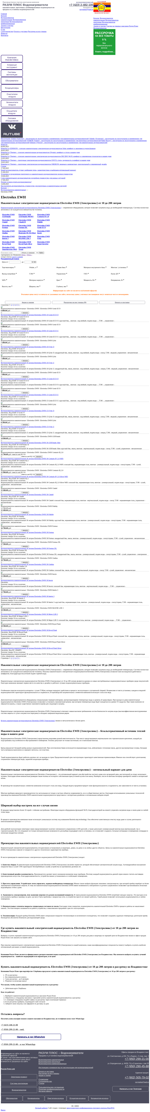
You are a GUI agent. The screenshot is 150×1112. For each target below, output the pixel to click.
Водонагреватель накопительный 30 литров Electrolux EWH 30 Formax (27, 532)
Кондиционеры (34, 1098)
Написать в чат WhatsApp (31, 1037)
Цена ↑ (24, 255)
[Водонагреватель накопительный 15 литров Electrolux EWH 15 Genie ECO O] (2, 371)
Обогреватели (11, 1098)
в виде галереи (17, 257)
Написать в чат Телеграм (131, 1089)
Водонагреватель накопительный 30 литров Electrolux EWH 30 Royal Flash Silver (31, 648)
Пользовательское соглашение (51, 1087)
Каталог (4, 16)
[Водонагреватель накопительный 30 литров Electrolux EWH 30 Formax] (2, 525)
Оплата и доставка (21, 31)
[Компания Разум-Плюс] (12, 62)
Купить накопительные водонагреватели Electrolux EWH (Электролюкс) (28, 721)
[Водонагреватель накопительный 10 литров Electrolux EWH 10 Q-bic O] (2, 339)
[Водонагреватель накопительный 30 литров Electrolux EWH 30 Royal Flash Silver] (2, 640)
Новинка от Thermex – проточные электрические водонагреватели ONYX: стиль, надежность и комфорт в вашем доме (45, 160)
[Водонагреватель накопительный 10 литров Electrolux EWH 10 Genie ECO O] (2, 307)
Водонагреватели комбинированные (12, 23)
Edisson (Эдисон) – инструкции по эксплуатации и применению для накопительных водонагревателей (68, 142)
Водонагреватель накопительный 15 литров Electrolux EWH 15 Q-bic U (27, 427)
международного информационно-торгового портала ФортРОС (91, 1108)
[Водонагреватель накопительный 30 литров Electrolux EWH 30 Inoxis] (2, 573)
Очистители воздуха (55, 1098)
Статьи (3, 166)
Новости (4, 33)
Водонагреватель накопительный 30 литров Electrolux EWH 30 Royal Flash (29, 630)
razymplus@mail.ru (86, 9)
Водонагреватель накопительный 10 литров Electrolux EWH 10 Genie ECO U (30, 331)
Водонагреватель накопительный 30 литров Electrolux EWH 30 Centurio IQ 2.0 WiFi (32, 459)
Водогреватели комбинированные (53, 1064)
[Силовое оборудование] (12, 122)
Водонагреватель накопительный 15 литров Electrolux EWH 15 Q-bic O (27, 411)
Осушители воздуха (78, 1098)
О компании (43, 1079)
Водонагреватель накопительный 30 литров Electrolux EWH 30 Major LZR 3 (29, 614)
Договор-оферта (45, 1091)
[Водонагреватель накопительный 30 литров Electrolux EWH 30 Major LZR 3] (2, 606)
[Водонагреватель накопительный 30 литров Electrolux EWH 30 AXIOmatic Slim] (2, 435)
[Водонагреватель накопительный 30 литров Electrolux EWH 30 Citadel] (2, 487)
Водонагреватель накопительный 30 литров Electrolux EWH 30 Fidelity (27, 514)
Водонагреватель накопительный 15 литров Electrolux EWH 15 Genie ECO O (30, 379)
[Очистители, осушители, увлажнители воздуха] (12, 115)
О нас (3, 29)
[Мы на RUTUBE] (12, 137)
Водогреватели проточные (49, 1062)
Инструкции (5, 27)
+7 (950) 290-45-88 (137, 1066)
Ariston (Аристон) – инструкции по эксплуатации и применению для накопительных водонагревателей (50, 139)
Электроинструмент (19, 1077)
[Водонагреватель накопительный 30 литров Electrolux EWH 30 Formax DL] (2, 541)
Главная (4, 14)
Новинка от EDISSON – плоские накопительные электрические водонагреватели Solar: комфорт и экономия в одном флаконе (48, 148)
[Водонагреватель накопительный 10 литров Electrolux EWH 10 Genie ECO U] (2, 323)
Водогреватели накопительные (51, 1060)
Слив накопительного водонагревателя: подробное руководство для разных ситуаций (33, 178)
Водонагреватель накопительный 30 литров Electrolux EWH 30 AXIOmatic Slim (30, 443)
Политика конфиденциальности (51, 1089)
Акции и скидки (7, 25)
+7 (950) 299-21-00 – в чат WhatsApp (18, 1044)
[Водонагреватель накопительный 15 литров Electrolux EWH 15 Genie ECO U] (2, 387)
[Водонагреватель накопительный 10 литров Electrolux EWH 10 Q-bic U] (2, 355)
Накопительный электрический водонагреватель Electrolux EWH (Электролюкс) (31, 208)
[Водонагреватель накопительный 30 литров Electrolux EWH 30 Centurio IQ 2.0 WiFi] (2, 451)
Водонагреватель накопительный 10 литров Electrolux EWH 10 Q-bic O (27, 347)
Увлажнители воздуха (99, 1098)
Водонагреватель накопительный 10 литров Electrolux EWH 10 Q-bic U (27, 363)
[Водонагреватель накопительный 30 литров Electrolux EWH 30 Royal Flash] (2, 622)
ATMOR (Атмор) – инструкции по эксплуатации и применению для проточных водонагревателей (64, 141)
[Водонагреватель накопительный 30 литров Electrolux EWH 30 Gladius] (2, 557)
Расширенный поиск (10, 259)
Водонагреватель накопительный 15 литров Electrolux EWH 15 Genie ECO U (30, 395)
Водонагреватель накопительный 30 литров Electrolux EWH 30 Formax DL (29, 548)
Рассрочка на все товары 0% (75, 302)
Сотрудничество (7, 31)
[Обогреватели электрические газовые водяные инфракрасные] (12, 84)
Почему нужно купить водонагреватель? (16, 182)
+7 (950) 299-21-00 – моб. (12, 1029)
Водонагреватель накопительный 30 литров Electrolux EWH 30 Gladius (27, 564)
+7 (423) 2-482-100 (81, 4)
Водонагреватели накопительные (7, 19)
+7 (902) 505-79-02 (137, 1077)
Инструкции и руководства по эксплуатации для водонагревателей (66, 1068)
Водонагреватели (19, 1090)
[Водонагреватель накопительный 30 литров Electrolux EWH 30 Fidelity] (2, 505)
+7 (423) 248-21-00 (9, 1025)
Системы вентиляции (19, 1083)
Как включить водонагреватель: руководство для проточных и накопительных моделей (34, 186)
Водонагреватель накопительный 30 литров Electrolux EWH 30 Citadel (27, 494)
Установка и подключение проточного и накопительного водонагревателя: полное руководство (37, 174)
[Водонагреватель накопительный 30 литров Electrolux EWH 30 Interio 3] (2, 588)
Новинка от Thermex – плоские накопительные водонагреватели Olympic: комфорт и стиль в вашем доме (40, 152)
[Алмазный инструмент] (12, 69)
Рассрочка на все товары (37, 31)
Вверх (3, 1110)
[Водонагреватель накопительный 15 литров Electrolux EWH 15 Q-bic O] (2, 403)
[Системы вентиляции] (12, 76)
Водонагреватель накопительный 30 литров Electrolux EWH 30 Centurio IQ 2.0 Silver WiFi (34, 477)
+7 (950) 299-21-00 (137, 1058)
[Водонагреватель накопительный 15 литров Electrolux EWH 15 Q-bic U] (2, 419)
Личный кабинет (41, 1108)
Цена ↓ (29, 255)
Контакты (4, 35)
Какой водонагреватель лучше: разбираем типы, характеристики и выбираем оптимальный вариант (38, 170)
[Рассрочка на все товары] (104, 54)
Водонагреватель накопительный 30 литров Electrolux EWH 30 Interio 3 (27, 596)
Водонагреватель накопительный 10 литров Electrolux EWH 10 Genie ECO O (30, 315)
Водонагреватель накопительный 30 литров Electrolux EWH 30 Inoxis (27, 580)
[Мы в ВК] (12, 130)
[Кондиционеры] (12, 91)
